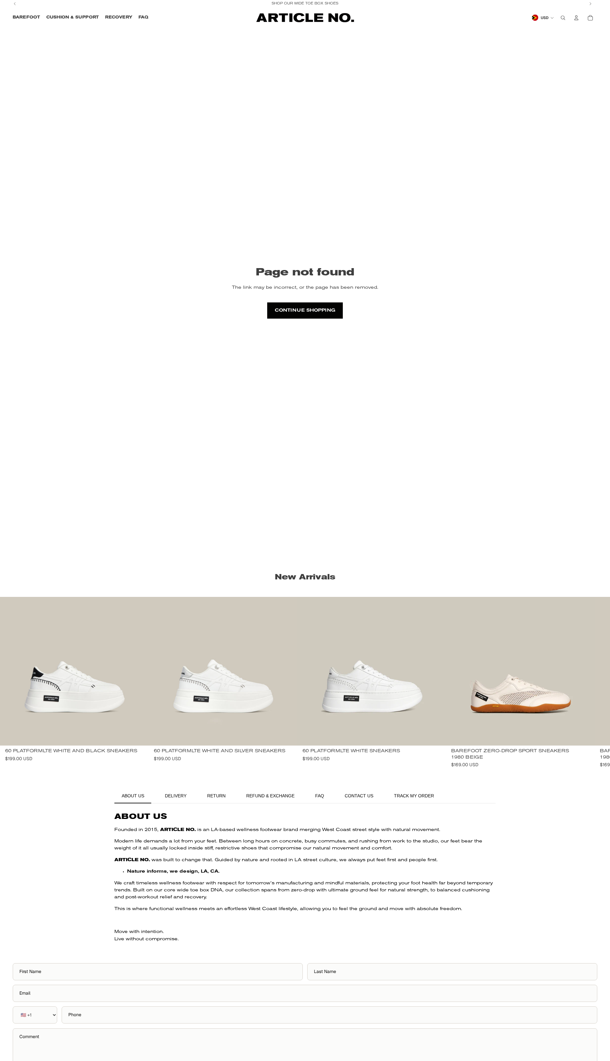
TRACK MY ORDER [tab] (414, 795)
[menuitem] (26, 18)
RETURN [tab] (216, 795)
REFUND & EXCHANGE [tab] (270, 795)
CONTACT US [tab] (359, 795)
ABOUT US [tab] (133, 795)
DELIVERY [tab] (175, 795)
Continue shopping (305, 310)
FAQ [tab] (319, 795)
